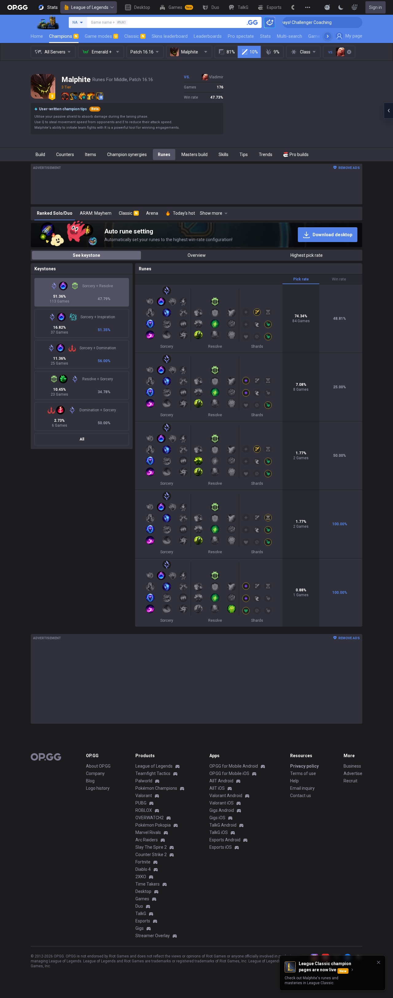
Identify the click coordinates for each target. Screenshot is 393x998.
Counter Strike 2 (151, 854)
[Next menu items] (327, 36)
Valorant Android (225, 795)
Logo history (98, 788)
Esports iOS (220, 847)
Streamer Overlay (152, 935)
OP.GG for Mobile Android (233, 766)
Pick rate (301, 279)
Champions (63, 36)
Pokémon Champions (156, 788)
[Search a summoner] (252, 22)
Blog (90, 780)
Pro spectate (241, 36)
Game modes (101, 36)
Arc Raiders (146, 839)
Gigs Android (221, 810)
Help (294, 780)
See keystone (86, 255)
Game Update (322, 36)
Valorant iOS (221, 802)
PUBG (140, 802)
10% (254, 51)
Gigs (139, 928)
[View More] (308, 7)
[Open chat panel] (388, 111)
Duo (139, 906)
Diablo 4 (143, 869)
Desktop (143, 891)
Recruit (350, 780)
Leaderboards (208, 36)
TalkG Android (222, 825)
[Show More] (327, 7)
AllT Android (221, 780)
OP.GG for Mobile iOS (229, 773)
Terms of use (303, 773)
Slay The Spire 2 (151, 847)
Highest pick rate (306, 255)
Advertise (353, 773)
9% (276, 51)
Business (352, 766)
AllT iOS (217, 788)
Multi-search (289, 36)
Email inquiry (302, 788)
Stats (265, 36)
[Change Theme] (341, 7)
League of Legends (89, 7)
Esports (142, 920)
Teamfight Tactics (152, 773)
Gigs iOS (217, 817)
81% (231, 51)
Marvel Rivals (148, 832)
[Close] (378, 962)
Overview (197, 255)
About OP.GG (98, 766)
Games (142, 898)
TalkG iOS (218, 832)
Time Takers (147, 884)
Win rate (339, 279)
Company (95, 773)
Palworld (143, 780)
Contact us (300, 795)
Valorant (143, 795)
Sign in (375, 7)
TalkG (140, 913)
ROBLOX (143, 810)
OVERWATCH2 (149, 817)
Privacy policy (304, 766)
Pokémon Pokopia (153, 825)
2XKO (140, 876)
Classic (134, 36)
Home (37, 36)
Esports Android (224, 839)
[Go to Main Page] (17, 7)
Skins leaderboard (170, 36)
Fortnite (142, 861)
